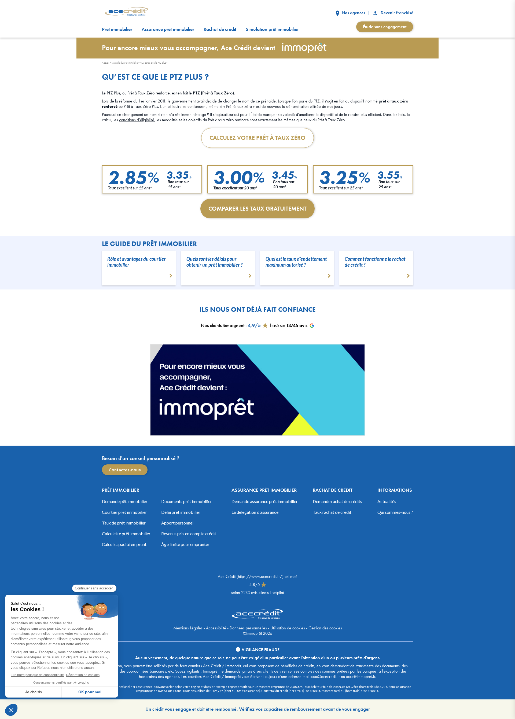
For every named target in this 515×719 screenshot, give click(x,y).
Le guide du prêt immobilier (125, 62)
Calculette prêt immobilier (126, 533)
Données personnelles (248, 628)
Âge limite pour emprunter (185, 544)
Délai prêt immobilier (180, 512)
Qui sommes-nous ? (395, 512)
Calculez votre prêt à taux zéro (257, 138)
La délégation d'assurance (254, 512)
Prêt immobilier (117, 29)
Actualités (386, 501)
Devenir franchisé (396, 13)
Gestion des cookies (325, 628)
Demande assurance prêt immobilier (264, 501)
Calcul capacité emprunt (124, 544)
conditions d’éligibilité (136, 120)
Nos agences (353, 13)
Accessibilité (216, 628)
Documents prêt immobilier (186, 501)
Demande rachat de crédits (337, 501)
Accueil (105, 62)
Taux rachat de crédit (332, 512)
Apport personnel (177, 522)
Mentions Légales (188, 628)
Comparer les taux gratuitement (257, 208)
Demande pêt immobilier (125, 501)
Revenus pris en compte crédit (188, 533)
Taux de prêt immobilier (124, 522)
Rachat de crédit (220, 29)
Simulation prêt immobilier (272, 29)
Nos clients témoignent (222, 325)
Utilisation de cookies (287, 628)
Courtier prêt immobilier (124, 512)
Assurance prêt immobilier (168, 29)
